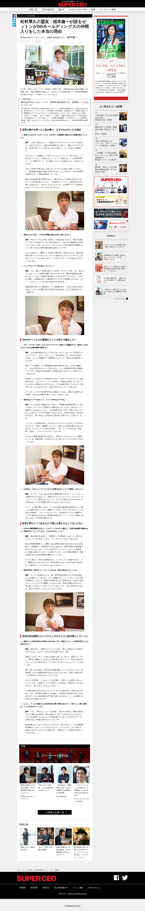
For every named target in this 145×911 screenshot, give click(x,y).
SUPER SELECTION (78, 9)
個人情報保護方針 (61, 888)
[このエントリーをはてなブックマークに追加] (14, 25)
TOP (18, 870)
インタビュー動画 (108, 9)
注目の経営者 (48, 9)
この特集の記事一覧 (54, 812)
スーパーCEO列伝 (27, 870)
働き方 (61, 9)
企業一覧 (33, 9)
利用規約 (22, 888)
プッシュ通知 (78, 888)
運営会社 (46, 888)
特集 (93, 9)
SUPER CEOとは (94, 888)
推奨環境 (34, 888)
